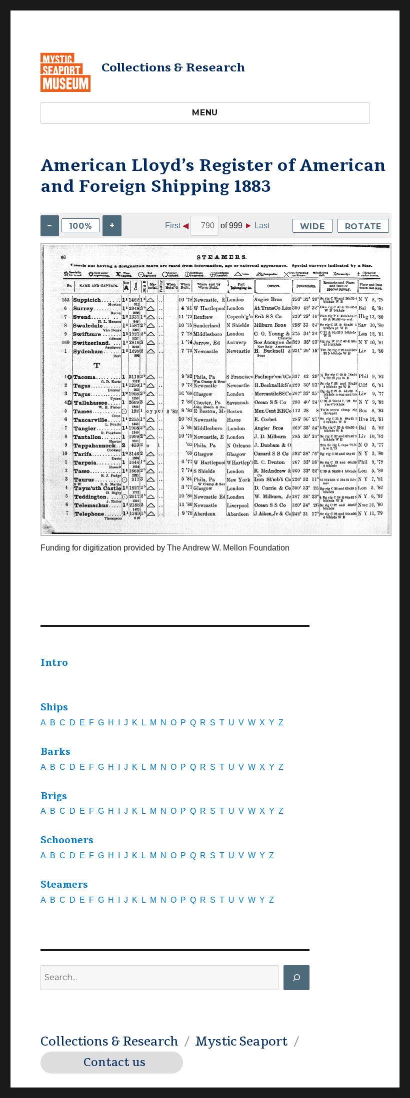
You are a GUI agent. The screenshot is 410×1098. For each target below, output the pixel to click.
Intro (54, 662)
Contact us (115, 1062)
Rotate (363, 226)
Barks (55, 751)
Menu (205, 112)
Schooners (67, 840)
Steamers (64, 884)
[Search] (297, 977)
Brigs (53, 796)
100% (80, 226)
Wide (312, 226)
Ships (54, 707)
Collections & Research (173, 67)
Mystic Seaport (241, 1042)
